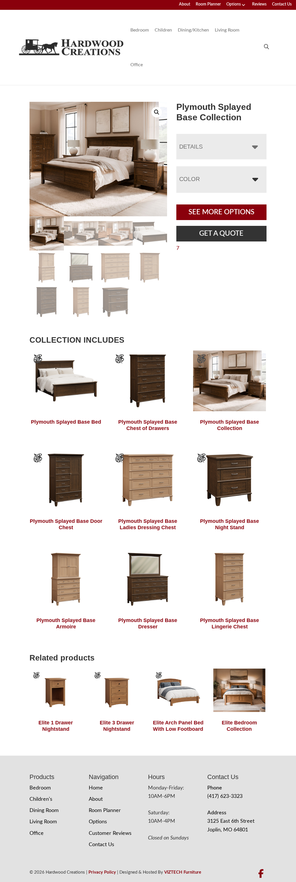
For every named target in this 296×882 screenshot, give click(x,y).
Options (233, 4)
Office (136, 64)
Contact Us (282, 4)
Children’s (40, 799)
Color (189, 179)
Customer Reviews (110, 833)
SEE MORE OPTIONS (221, 212)
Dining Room (44, 810)
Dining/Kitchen (193, 30)
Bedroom (139, 30)
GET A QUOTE (221, 233)
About (184, 4)
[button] (156, 112)
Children (163, 30)
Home (96, 788)
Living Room (227, 30)
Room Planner (208, 4)
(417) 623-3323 (225, 796)
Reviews (259, 4)
